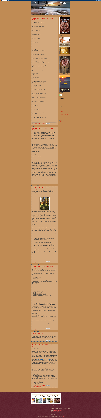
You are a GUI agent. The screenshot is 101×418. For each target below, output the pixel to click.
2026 (60, 99)
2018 (60, 121)
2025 (60, 100)
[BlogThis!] (47, 123)
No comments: (43, 123)
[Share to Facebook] (48, 123)
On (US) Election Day (37, 333)
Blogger (63, 416)
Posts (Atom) (35, 390)
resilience (37, 262)
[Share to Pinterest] (49, 123)
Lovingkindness (37, 329)
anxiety (35, 262)
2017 (60, 122)
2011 (60, 129)
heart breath (37, 386)
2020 (60, 106)
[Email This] (46, 123)
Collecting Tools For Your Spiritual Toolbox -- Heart (64, 117)
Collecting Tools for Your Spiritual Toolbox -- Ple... (64, 111)
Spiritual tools (39, 262)
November (62, 108)
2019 (60, 120)
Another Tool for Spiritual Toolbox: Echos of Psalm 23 (64, 109)
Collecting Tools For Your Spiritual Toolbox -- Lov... (64, 114)
